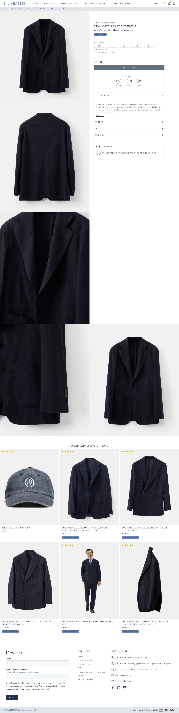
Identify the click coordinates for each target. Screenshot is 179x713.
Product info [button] (102, 96)
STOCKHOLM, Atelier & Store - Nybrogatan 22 (134, 657)
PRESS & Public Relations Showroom (92, 672)
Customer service (85, 664)
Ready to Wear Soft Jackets (104, 23)
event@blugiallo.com (123, 675)
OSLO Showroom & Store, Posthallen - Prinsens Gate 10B (138, 670)
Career (80, 657)
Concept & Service (85, 660)
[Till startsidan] (14, 3)
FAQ (80, 668)
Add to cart (129, 68)
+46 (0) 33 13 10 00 (123, 681)
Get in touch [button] (121, 651)
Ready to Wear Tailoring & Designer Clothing (24, 9)
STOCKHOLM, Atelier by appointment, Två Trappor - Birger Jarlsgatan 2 (143, 663)
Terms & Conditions (86, 679)
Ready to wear (100, 34)
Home (6, 9)
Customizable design (70, 537)
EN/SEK (158, 3)
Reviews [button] (100, 135)
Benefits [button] (99, 122)
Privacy (81, 675)
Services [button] (84, 651)
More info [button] (100, 128)
